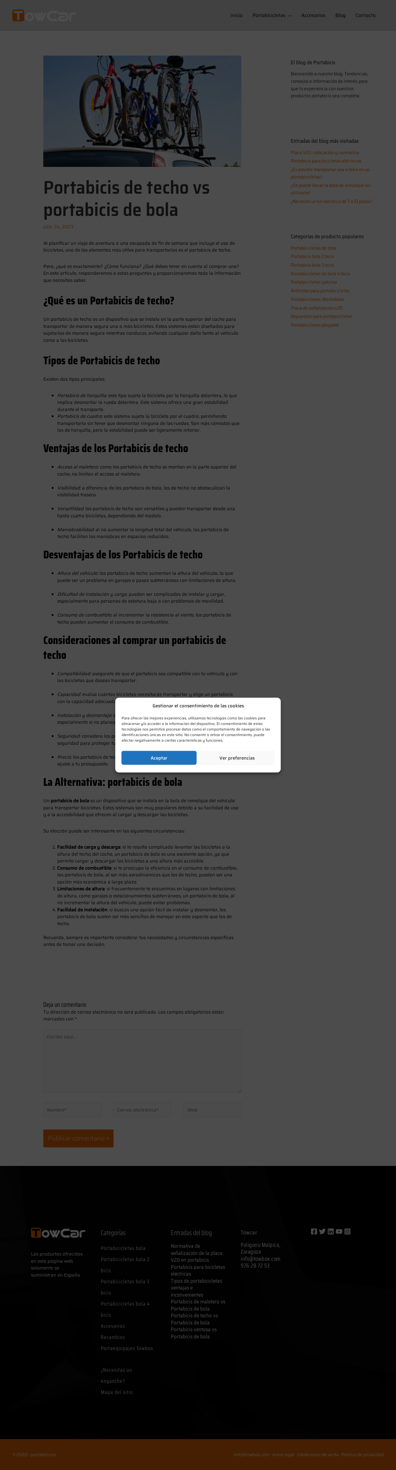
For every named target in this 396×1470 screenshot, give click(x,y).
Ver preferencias (237, 757)
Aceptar (159, 757)
